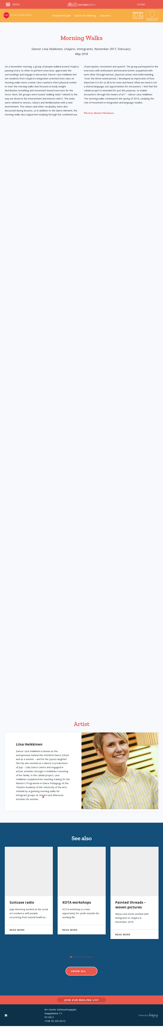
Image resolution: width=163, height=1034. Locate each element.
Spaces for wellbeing (85, 15)
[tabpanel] (29, 890)
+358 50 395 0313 (55, 1021)
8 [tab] (92, 957)
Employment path (62, 15)
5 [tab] (83, 957)
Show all (78, 971)
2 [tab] (74, 957)
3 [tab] (77, 957)
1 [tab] (43, 797)
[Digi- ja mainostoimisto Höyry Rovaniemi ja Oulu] (148, 1014)
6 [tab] (86, 957)
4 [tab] (80, 957)
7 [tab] (89, 957)
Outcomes (105, 15)
